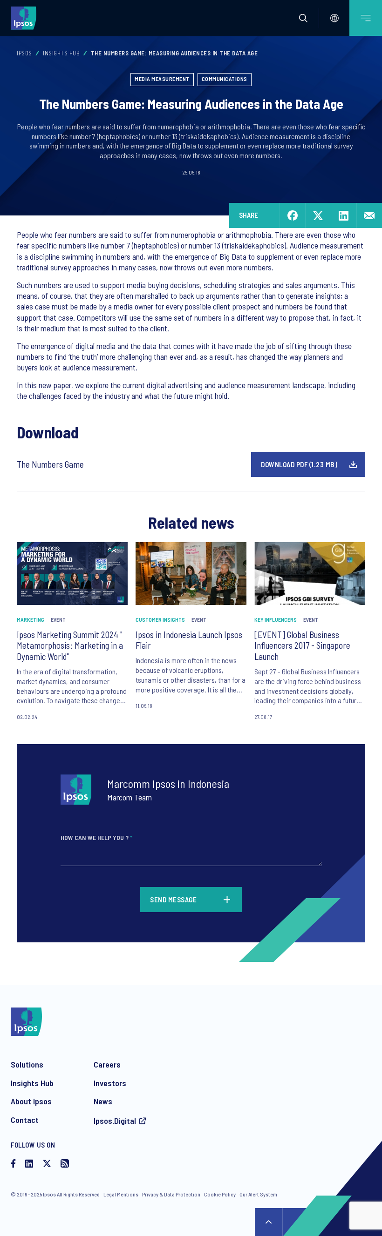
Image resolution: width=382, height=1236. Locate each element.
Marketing (30, 619)
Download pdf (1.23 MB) (299, 464)
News (103, 1101)
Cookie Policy (220, 1194)
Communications (224, 78)
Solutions (27, 1064)
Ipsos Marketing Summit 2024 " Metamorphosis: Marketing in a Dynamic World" (70, 645)
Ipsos (24, 53)
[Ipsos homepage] (26, 17)
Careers (107, 1064)
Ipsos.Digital (115, 1120)
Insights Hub (61, 53)
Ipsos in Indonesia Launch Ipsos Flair (189, 640)
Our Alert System (258, 1194)
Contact (25, 1120)
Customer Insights (160, 619)
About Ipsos (31, 1101)
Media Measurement (162, 78)
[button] (303, 18)
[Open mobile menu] (365, 18)
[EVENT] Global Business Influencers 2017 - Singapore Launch (302, 645)
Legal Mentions (120, 1194)
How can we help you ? (96, 837)
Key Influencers (275, 619)
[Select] (334, 18)
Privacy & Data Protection (171, 1194)
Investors (110, 1083)
